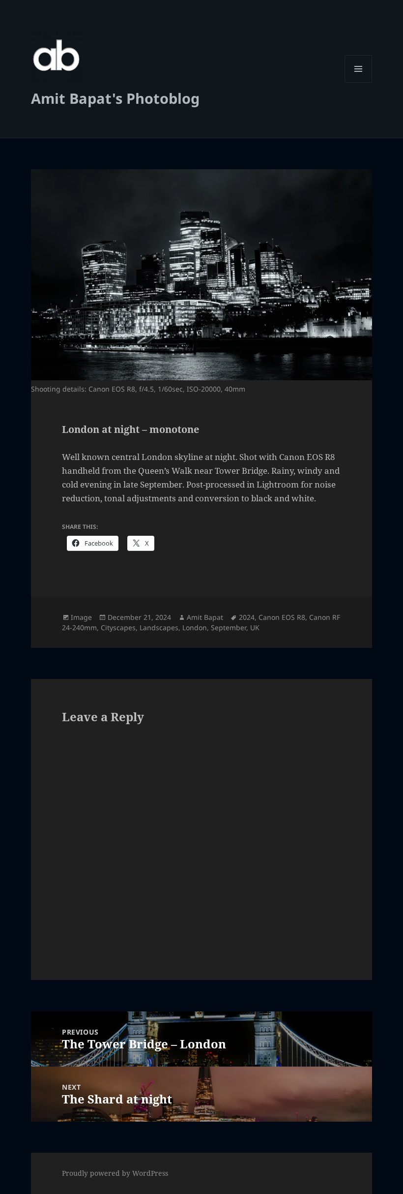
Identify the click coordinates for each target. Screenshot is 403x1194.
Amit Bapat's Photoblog (115, 98)
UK (254, 627)
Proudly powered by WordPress (115, 1173)
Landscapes (159, 627)
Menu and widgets (358, 82)
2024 (247, 617)
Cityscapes (118, 627)
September (228, 627)
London (194, 627)
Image (81, 617)
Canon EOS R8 (282, 617)
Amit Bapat (205, 617)
